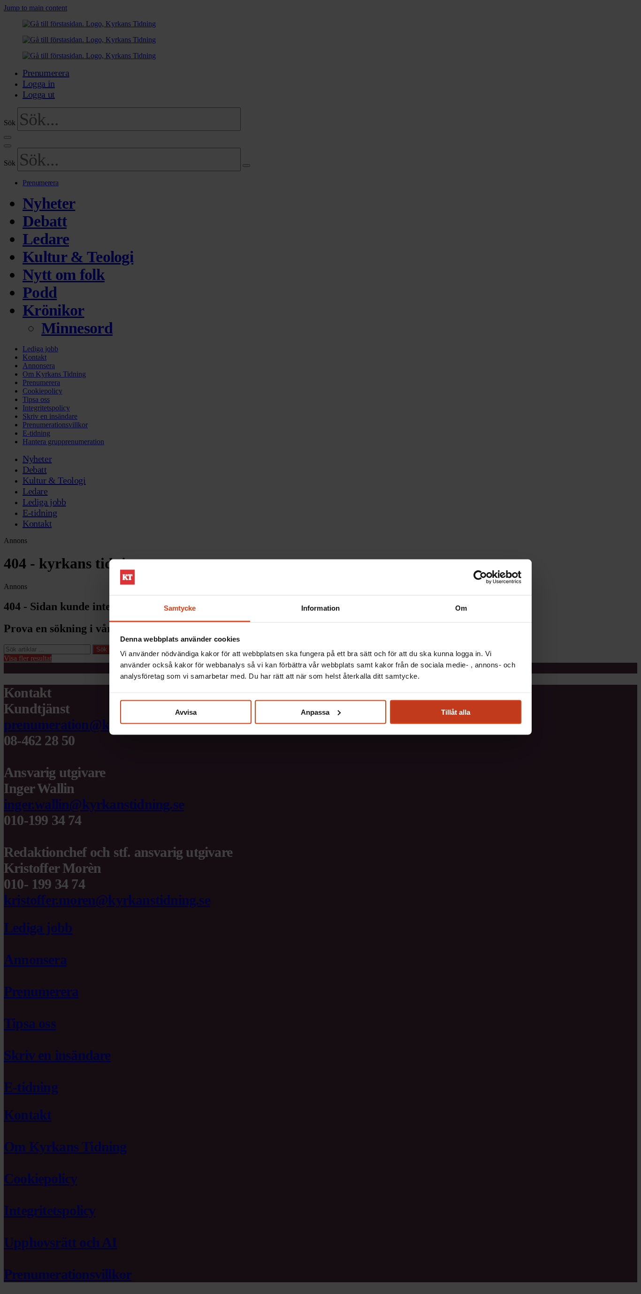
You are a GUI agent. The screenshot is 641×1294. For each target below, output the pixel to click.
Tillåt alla (455, 712)
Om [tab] (461, 608)
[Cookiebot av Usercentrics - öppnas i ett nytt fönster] (480, 577)
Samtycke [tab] (180, 608)
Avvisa (186, 712)
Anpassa (315, 712)
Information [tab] (320, 608)
